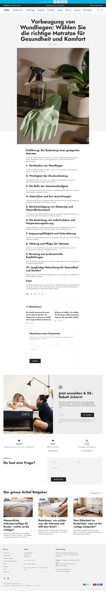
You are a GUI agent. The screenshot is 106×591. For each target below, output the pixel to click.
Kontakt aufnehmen (53, 450)
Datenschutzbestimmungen (35, 338)
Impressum (6, 566)
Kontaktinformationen (29, 585)
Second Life (41, 10)
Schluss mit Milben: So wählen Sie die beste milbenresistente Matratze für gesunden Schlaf (67, 314)
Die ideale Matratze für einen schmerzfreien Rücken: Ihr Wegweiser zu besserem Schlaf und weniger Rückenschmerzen (38, 316)
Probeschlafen (51, 10)
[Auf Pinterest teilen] (38, 294)
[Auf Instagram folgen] (8, 578)
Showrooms (6, 553)
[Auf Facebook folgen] (4, 578)
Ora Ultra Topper (30, 10)
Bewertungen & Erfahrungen (10, 561)
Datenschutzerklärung (15, 585)
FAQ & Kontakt (87, 10)
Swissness (60, 10)
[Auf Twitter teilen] (35, 294)
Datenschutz (6, 572)
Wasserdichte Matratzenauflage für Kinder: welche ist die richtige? (16, 525)
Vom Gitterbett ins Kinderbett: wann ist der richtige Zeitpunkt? (87, 523)
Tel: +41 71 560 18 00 (86, 450)
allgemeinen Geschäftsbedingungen (63, 337)
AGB (4, 569)
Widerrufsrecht (6, 585)
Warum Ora (77, 10)
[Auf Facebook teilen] (31, 294)
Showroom (68, 10)
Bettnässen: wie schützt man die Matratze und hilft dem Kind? (52, 523)
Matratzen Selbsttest (8, 558)
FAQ (4, 564)
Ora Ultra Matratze (18, 10)
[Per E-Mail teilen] (42, 294)
